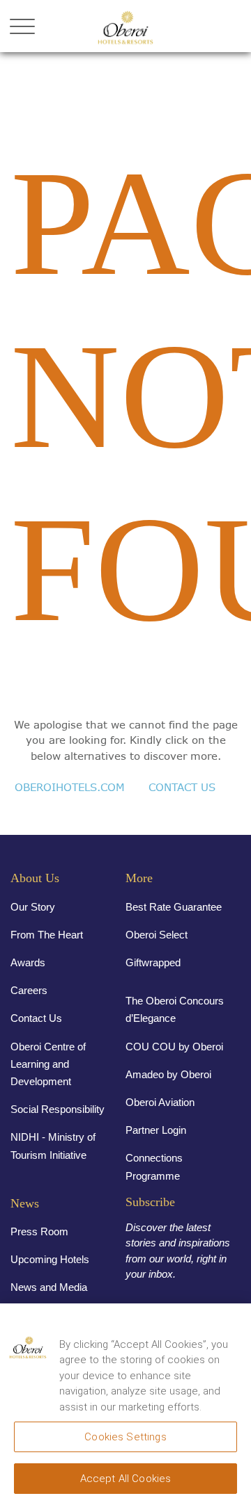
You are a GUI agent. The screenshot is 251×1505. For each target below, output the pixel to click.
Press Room (39, 1231)
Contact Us (36, 1018)
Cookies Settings (125, 1437)
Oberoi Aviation (160, 1102)
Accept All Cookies (126, 1478)
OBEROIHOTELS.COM (70, 787)
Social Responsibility (57, 1109)
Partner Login (156, 1130)
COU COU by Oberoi (174, 1046)
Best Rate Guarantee (174, 907)
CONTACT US (182, 787)
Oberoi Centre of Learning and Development (48, 1064)
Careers (28, 990)
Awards (27, 962)
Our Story (32, 907)
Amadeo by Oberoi (168, 1074)
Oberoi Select (157, 935)
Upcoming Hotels (49, 1259)
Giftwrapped (153, 962)
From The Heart (46, 935)
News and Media (48, 1287)
